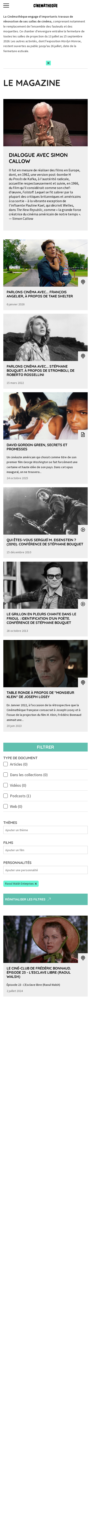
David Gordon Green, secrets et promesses (37, 447)
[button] (21, 884)
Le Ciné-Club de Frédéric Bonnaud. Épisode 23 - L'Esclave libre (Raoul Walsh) (39, 972)
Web (16, 806)
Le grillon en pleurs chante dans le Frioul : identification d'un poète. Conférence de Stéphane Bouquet (41, 618)
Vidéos (18, 785)
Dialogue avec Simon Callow (38, 158)
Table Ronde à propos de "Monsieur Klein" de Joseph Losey (40, 694)
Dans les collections (29, 774)
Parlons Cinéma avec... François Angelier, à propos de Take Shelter (40, 294)
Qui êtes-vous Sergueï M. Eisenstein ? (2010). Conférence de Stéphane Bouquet (45, 542)
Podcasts (20, 795)
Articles (19, 764)
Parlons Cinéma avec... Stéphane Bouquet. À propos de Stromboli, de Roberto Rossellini (40, 370)
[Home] (45, 5)
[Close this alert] (48, 63)
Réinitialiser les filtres (25, 899)
